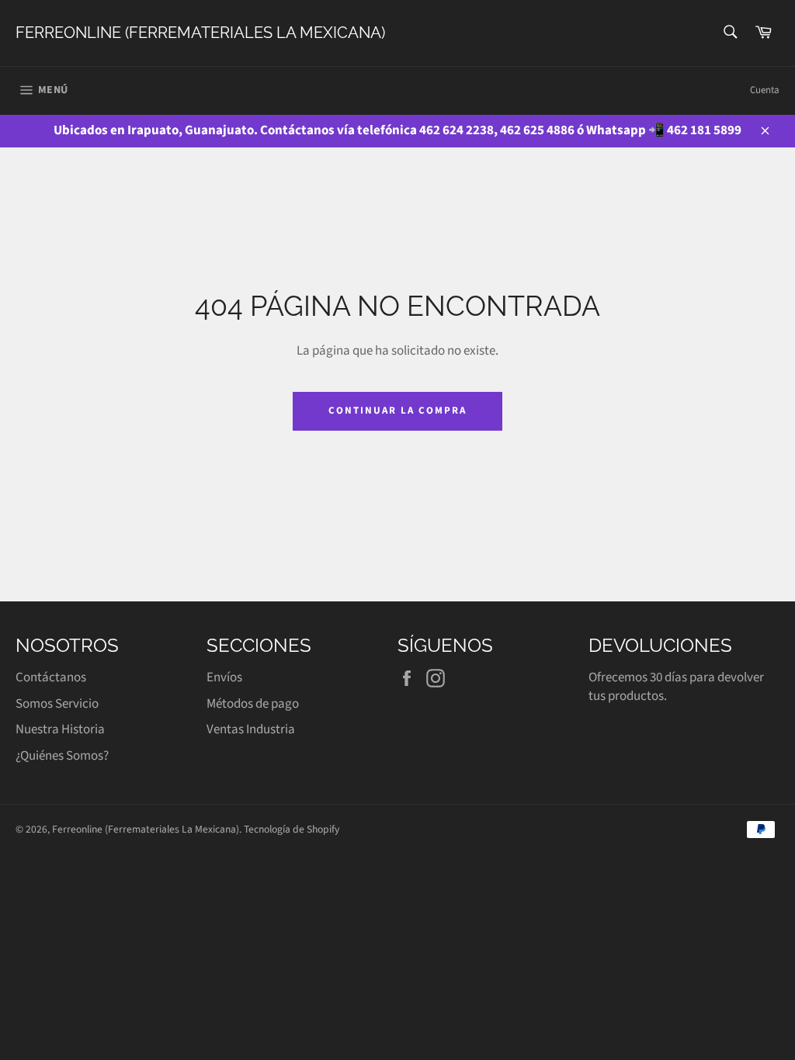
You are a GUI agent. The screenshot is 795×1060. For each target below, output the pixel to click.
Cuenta (764, 90)
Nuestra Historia (60, 729)
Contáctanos (51, 677)
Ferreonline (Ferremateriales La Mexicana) (200, 32)
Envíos (224, 677)
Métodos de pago (253, 704)
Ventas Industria (251, 729)
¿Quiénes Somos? (62, 756)
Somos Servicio (57, 704)
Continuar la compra (397, 410)
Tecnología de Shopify (291, 829)
